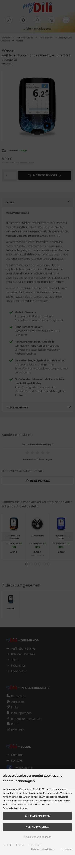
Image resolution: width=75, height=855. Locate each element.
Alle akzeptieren (37, 816)
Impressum (66, 849)
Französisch (35, 845)
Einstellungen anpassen (37, 836)
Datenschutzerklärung (43, 849)
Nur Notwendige (37, 826)
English (20, 845)
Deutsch (7, 845)
